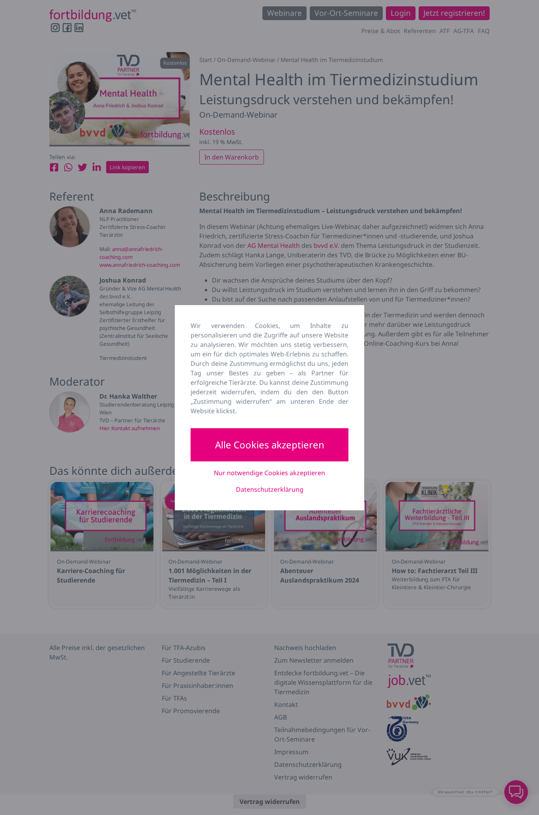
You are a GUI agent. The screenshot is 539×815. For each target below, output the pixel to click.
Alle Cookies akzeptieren (269, 444)
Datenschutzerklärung (269, 489)
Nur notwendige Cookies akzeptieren (269, 472)
